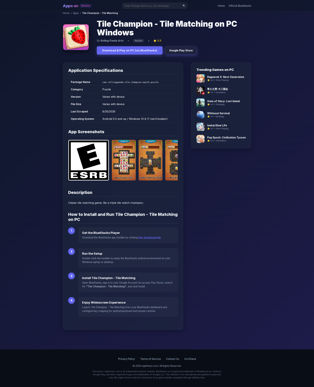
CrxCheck (190, 358)
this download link (149, 237)
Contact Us (172, 358)
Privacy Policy (126, 358)
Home (221, 5)
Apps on (76, 5)
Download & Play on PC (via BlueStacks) (129, 50)
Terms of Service (150, 358)
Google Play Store (181, 50)
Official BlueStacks (240, 5)
